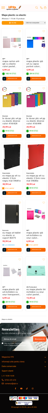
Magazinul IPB (8, 357)
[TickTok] (26, 388)
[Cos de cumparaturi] (45, 7)
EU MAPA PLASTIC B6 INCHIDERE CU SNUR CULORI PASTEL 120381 (36, 292)
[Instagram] (32, 388)
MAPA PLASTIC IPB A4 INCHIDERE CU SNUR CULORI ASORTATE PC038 (34, 235)
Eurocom (5, 230)
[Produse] (3, 7)
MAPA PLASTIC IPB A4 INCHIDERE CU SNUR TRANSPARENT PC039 (10, 292)
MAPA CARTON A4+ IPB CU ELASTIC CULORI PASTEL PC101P (11, 64)
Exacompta (6, 173)
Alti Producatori (31, 287)
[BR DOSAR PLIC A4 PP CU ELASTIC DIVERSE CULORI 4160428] (12, 100)
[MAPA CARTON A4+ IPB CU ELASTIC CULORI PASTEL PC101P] (12, 42)
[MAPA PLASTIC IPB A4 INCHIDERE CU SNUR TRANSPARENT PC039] (12, 271)
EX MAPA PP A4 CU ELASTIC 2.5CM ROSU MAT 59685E (35, 178)
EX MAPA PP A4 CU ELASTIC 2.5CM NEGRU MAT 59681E (11, 178)
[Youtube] (21, 388)
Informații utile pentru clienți (13, 362)
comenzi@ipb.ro (11, 383)
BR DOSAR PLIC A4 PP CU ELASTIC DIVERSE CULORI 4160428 (11, 121)
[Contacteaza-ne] (41, 7)
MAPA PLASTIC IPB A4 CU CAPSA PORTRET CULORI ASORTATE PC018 (34, 64)
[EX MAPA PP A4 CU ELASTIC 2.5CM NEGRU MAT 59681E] (12, 157)
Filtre (13, 23)
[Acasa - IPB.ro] (13, 7)
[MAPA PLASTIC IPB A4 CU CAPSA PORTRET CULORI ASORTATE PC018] (36, 42)
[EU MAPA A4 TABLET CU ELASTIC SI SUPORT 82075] (12, 214)
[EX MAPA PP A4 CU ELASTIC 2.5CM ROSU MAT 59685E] (36, 157)
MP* (3, 59)
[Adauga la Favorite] (20, 31)
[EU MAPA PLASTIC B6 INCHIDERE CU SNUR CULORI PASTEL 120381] (36, 271)
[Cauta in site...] (36, 7)
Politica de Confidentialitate (17, 345)
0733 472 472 (10, 380)
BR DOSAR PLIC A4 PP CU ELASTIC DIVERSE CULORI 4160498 (35, 121)
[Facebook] (15, 388)
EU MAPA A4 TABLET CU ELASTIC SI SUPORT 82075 (11, 235)
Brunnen (5, 116)
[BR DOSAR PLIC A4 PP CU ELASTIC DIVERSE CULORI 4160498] (36, 100)
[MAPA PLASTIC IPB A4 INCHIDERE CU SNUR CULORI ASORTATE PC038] (36, 214)
